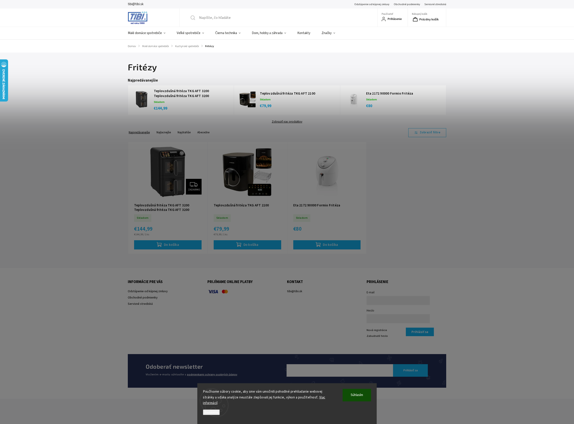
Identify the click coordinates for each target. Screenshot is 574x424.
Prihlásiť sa (410, 370)
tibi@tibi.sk (294, 291)
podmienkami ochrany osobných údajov (212, 374)
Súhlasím (357, 395)
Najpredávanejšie (139, 132)
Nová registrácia (377, 330)
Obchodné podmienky (407, 4)
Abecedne (203, 132)
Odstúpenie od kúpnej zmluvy (371, 4)
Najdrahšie (184, 132)
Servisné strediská (435, 4)
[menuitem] (149, 33)
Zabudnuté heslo (377, 336)
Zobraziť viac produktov (287, 121)
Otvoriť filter (427, 132)
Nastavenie (211, 412)
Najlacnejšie (164, 132)
